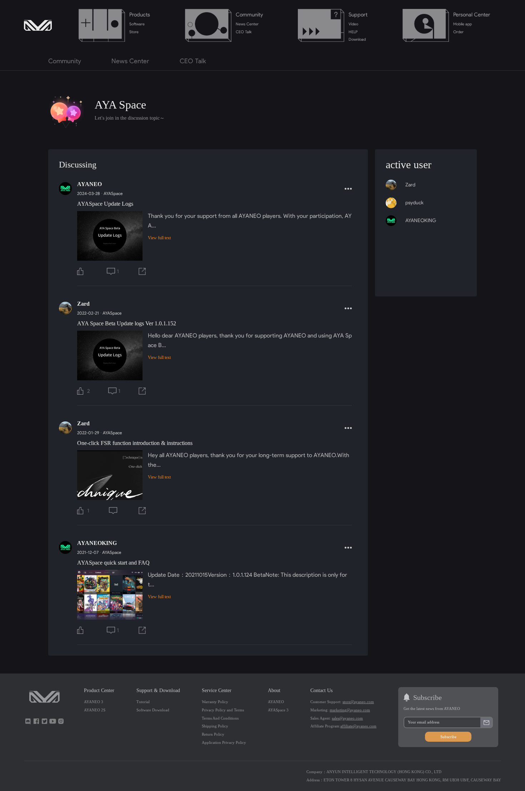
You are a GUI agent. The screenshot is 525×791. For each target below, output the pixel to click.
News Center (247, 24)
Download (357, 39)
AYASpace (113, 193)
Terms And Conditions (220, 718)
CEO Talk (243, 32)
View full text (159, 238)
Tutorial (143, 702)
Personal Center (471, 14)
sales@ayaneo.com (347, 718)
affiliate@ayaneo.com (358, 726)
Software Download (152, 710)
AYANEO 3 (93, 702)
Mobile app (462, 24)
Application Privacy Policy (224, 742)
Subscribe (448, 737)
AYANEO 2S (94, 710)
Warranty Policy (215, 702)
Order (458, 32)
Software (137, 24)
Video (353, 24)
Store (134, 32)
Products (139, 14)
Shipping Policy (215, 726)
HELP (353, 32)
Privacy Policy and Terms (223, 710)
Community (249, 14)
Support (358, 14)
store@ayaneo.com (358, 702)
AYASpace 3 (278, 710)
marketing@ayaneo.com (350, 710)
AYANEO (276, 702)
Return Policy (213, 734)
